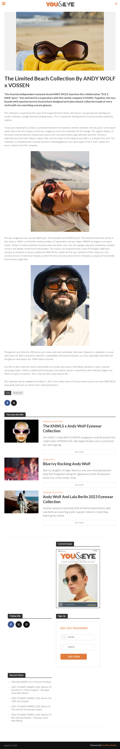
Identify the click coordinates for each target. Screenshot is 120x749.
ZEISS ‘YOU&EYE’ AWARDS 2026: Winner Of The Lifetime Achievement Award (30, 708)
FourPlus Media (109, 745)
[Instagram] (26, 624)
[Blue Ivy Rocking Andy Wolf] (21, 468)
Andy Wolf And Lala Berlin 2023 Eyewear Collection (78, 499)
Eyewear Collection (52, 421)
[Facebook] (11, 624)
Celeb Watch (49, 459)
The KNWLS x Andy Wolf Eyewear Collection (72, 428)
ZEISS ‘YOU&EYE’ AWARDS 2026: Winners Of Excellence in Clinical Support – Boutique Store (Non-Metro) (31, 690)
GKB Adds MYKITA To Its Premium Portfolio (31, 681)
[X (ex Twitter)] (19, 624)
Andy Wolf (17, 392)
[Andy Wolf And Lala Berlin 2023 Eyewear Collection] (21, 501)
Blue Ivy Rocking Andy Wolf (66, 463)
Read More (79, 452)
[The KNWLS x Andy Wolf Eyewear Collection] (21, 430)
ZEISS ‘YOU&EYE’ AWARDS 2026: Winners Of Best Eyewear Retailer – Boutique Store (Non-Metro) (31, 717)
